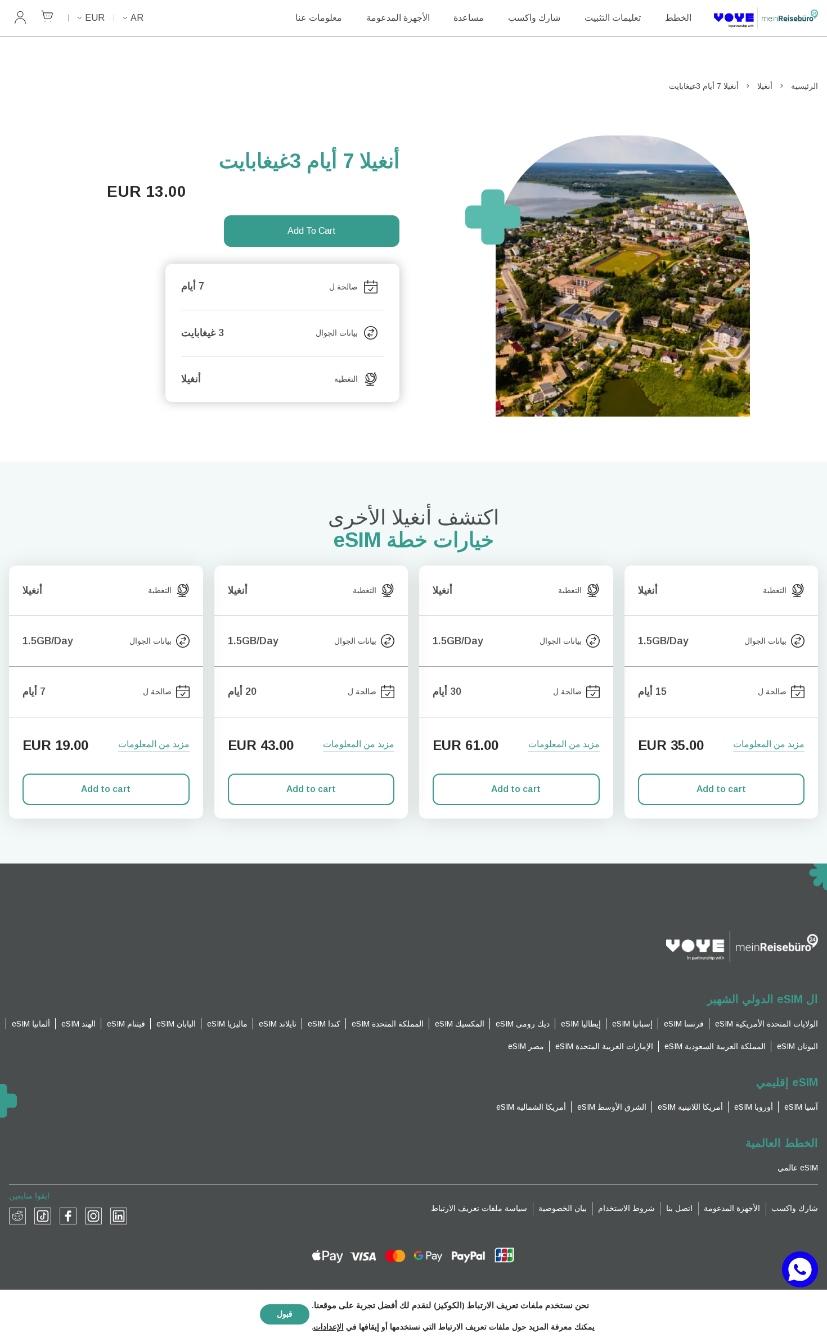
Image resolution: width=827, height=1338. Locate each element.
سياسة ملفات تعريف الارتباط (479, 1208)
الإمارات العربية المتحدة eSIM (604, 1046)
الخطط (678, 17)
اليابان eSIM (176, 1023)
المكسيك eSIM (459, 1023)
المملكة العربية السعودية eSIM (715, 1046)
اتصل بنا (679, 1208)
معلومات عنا (318, 17)
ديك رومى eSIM (523, 1023)
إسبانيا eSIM (632, 1023)
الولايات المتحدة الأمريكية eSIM (766, 1023)
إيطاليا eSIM (581, 1023)
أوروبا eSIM (753, 1106)
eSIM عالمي (797, 1167)
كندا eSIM (324, 1023)
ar (137, 17)
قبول (285, 1314)
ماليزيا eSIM (227, 1023)
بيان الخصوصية (562, 1208)
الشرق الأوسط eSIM (611, 1106)
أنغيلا (764, 86)
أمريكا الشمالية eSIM (531, 1106)
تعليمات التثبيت (613, 17)
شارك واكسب (534, 17)
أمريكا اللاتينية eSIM (690, 1106)
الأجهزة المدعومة (398, 17)
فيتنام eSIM (126, 1023)
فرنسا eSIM (684, 1023)
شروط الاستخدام (626, 1208)
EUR (95, 17)
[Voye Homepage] (766, 18)
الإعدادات (328, 1327)
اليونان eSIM (797, 1046)
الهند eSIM (78, 1023)
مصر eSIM (526, 1046)
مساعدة (468, 17)
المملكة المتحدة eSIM (388, 1023)
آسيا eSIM (801, 1106)
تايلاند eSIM (277, 1023)
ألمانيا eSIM (31, 1023)
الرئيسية (804, 86)
